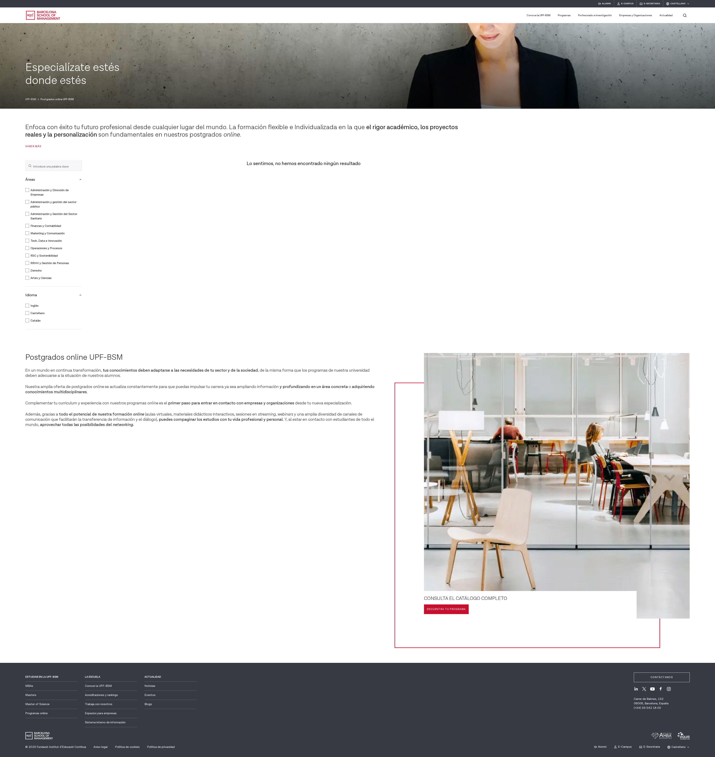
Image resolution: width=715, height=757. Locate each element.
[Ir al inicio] (43, 15)
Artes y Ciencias (41, 278)
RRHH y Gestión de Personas (50, 263)
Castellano (38, 313)
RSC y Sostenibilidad (44, 256)
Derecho (36, 271)
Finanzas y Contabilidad (46, 226)
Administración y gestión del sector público (54, 204)
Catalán (36, 321)
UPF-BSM (30, 99)
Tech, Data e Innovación (47, 241)
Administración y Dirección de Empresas (50, 192)
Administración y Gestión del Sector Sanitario (54, 216)
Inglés (35, 306)
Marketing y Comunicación (48, 233)
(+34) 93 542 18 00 (647, 708)
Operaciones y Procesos (47, 248)
